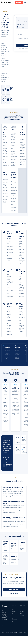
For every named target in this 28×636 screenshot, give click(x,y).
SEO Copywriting (14, 619)
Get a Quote (19, 2)
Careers (22, 615)
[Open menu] (25, 2)
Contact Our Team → (14, 589)
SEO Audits (14, 625)
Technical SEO (14, 609)
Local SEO (14, 611)
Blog (21, 613)
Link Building (13, 622)
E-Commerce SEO (14, 615)
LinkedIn (4, 625)
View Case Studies (14, 593)
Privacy (20, 632)
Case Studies (22, 611)
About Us (22, 608)
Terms (24, 632)
